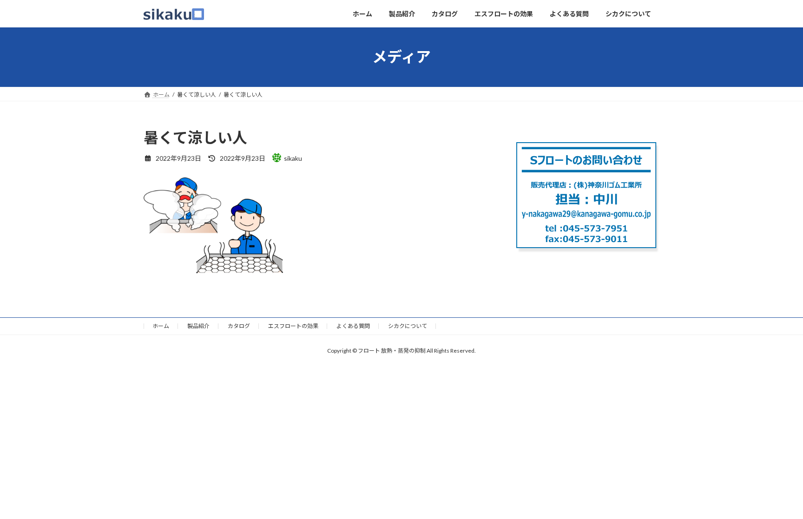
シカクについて (407, 325)
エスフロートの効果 (293, 325)
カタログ (239, 325)
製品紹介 (198, 325)
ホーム (160, 325)
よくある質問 (353, 325)
